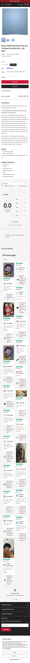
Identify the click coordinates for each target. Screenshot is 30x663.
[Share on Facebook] (20, 96)
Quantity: (3, 77)
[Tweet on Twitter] (25, 96)
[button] (27, 4)
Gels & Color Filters (7, 168)
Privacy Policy (7, 648)
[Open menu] (2, 4)
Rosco (3, 54)
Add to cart (15, 82)
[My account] (22, 4)
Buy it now (15, 86)
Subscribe (6, 629)
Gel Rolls (5, 166)
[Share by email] (28, 96)
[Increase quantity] (15, 76)
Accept (14, 652)
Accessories (6, 164)
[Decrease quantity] (8, 76)
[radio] (5, 65)
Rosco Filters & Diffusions (9, 174)
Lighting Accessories (8, 170)
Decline (14, 656)
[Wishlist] (24, 4)
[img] (7, 209)
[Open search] (19, 4)
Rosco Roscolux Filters (8, 176)
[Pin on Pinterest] (22, 96)
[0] (27, 4)
